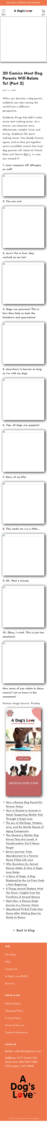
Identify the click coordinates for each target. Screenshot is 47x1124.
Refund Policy (13, 1003)
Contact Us (11, 969)
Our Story (11, 954)
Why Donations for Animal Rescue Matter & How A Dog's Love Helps (24, 868)
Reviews (9, 983)
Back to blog (26, 930)
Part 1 (27, 154)
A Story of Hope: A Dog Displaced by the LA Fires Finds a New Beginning (25, 880)
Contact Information (16, 1032)
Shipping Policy (14, 1010)
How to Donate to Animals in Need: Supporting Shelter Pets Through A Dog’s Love (24, 815)
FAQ (7, 961)
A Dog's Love (19, 1118)
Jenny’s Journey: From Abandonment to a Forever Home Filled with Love (22, 856)
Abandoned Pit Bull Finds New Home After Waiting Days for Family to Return (24, 913)
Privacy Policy (13, 1018)
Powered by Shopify (32, 1118)
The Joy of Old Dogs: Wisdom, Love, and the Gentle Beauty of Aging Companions (25, 827)
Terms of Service (14, 1025)
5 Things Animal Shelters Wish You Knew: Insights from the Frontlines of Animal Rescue (24, 893)
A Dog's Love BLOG (16, 976)
